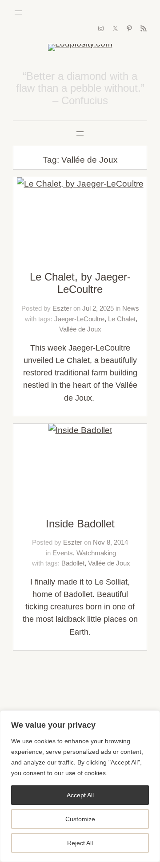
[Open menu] (18, 12)
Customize (80, 819)
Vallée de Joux (80, 329)
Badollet (72, 563)
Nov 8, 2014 (110, 542)
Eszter (62, 308)
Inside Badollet (80, 524)
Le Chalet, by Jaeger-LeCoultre (80, 283)
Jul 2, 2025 (98, 308)
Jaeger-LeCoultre (79, 319)
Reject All (80, 842)
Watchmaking (96, 553)
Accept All (80, 795)
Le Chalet (122, 319)
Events (62, 553)
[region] (80, 786)
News (130, 308)
